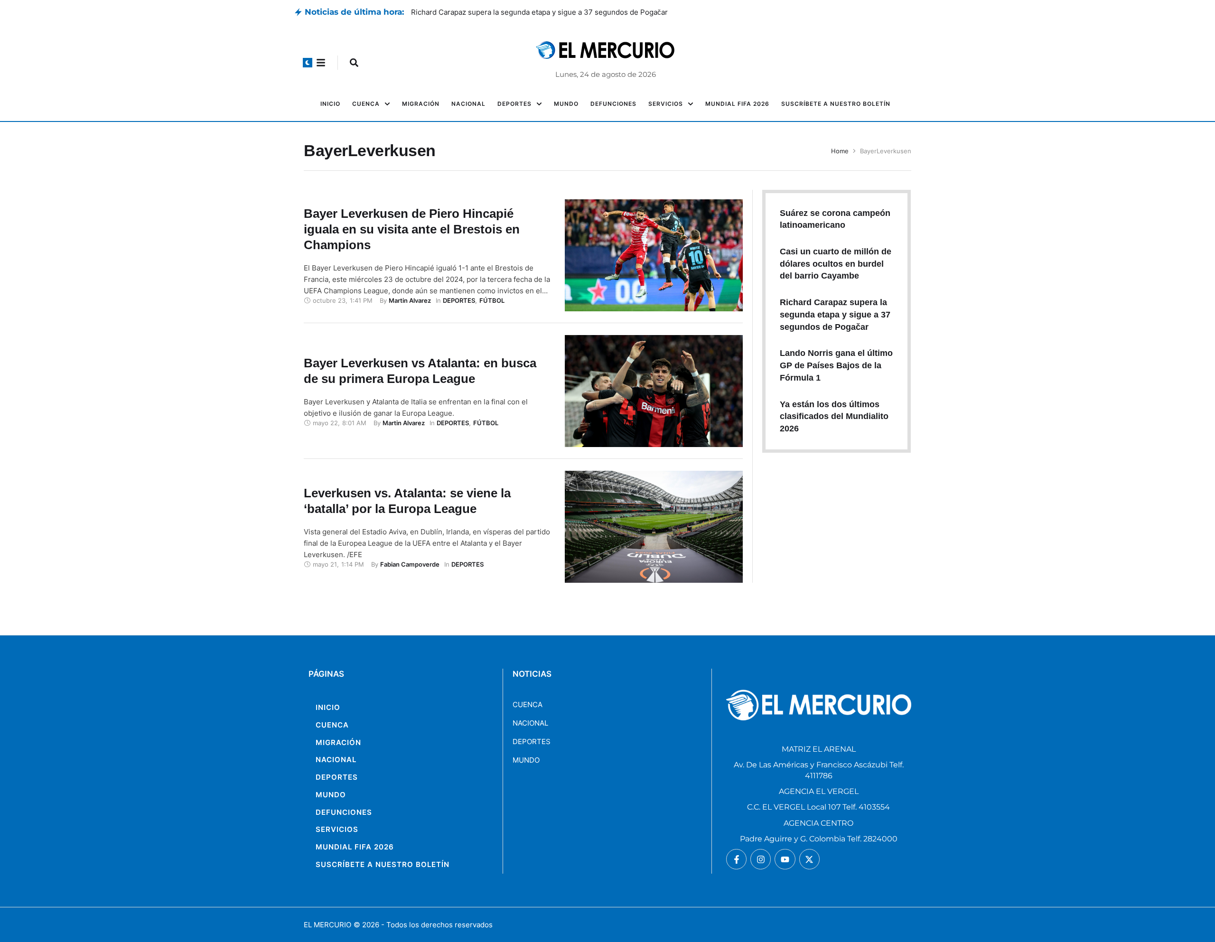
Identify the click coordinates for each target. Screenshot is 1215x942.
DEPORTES (532, 741)
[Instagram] (760, 859)
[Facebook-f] (736, 859)
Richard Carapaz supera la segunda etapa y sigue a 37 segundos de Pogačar (835, 314)
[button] (307, 62)
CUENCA (527, 704)
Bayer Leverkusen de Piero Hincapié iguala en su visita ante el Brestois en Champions (412, 229)
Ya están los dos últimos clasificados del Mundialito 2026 (834, 416)
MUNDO (526, 760)
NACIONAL (530, 722)
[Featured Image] (654, 255)
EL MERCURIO (327, 924)
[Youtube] (785, 859)
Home (840, 151)
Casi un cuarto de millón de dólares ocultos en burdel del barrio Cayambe (534, 12)
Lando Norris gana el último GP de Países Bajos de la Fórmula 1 (836, 365)
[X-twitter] (809, 859)
